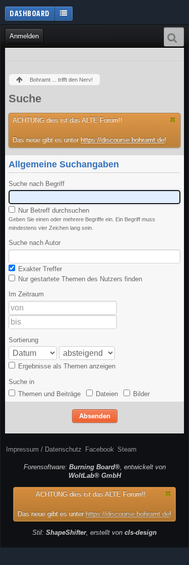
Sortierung (23, 340)
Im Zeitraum (26, 294)
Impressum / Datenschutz (44, 449)
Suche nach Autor (34, 242)
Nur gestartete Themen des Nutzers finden (79, 279)
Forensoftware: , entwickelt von (95, 471)
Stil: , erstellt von (94, 532)
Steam (127, 449)
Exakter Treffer (39, 269)
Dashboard (30, 13)
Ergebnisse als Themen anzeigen (65, 366)
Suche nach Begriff (37, 183)
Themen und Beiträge (48, 394)
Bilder (140, 394)
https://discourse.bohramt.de (122, 140)
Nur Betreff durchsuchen (52, 210)
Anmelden (24, 36)
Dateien (106, 394)
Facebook (99, 449)
